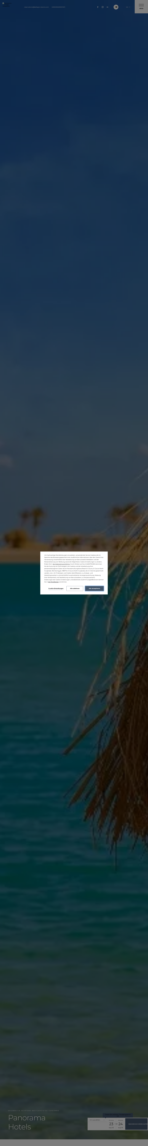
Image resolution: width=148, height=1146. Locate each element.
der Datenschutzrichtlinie (61, 564)
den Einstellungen (53, 582)
